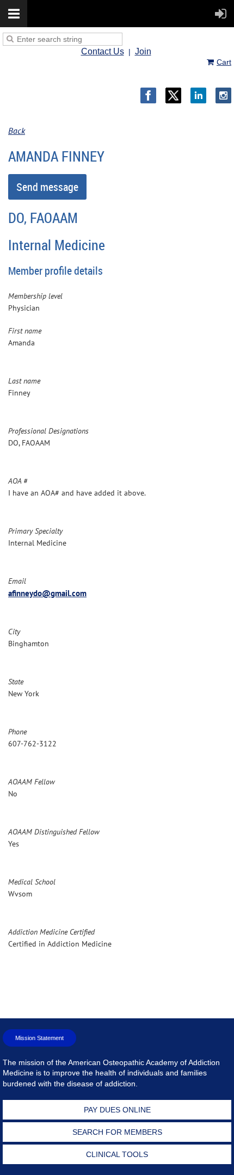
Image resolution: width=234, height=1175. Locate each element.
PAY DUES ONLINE (117, 1109)
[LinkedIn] (198, 95)
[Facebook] (148, 95)
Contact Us (102, 51)
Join (143, 51)
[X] (173, 95)
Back (16, 130)
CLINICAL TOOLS (117, 1154)
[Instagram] (223, 95)
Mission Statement (39, 1038)
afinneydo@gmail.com (47, 593)
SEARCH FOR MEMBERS (117, 1132)
